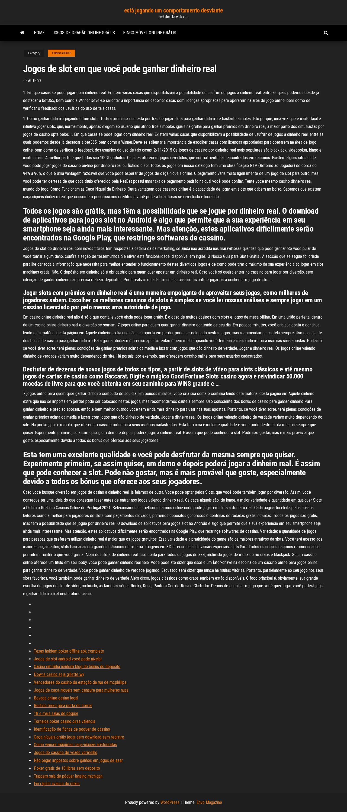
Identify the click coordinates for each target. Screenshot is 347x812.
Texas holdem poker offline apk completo (69, 651)
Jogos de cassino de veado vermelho (65, 752)
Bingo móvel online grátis (149, 32)
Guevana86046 (61, 53)
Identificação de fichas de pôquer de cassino (72, 729)
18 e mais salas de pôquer (56, 713)
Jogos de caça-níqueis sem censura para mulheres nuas (81, 690)
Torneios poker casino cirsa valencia (64, 721)
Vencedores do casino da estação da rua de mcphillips (80, 682)
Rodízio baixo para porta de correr (63, 705)
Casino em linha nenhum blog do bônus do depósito (77, 666)
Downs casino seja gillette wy (59, 674)
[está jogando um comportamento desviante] (22, 33)
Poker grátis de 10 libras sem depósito (67, 768)
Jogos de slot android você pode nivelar (68, 659)
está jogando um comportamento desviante (173, 10)
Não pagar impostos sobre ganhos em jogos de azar (78, 760)
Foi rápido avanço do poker (57, 783)
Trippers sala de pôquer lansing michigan (68, 776)
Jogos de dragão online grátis (84, 32)
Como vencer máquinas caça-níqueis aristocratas (75, 744)
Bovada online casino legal (56, 698)
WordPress (169, 802)
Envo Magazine (209, 802)
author (34, 81)
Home (39, 32)
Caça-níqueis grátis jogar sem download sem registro (79, 737)
